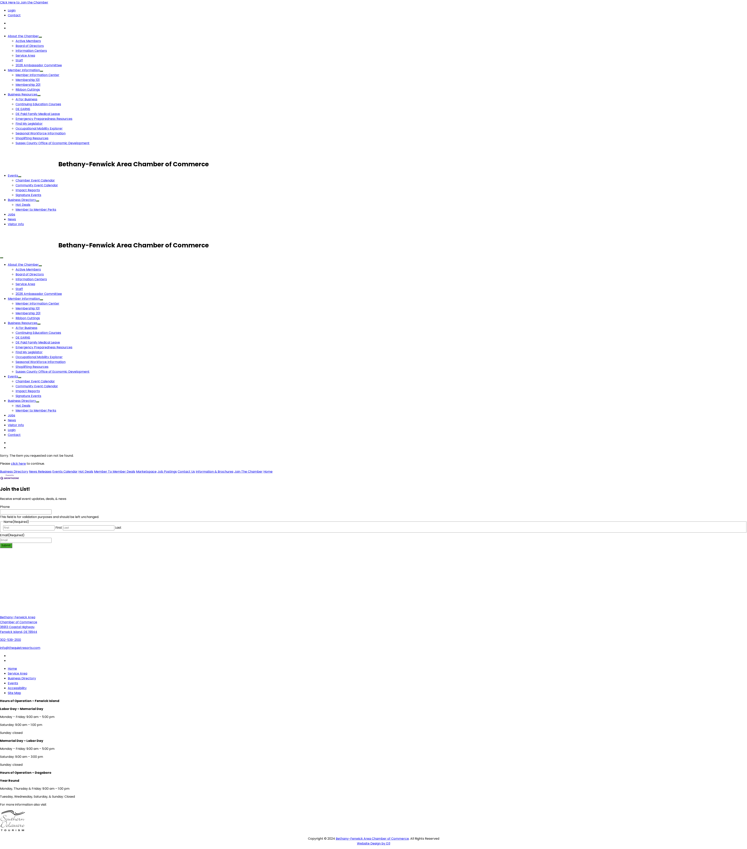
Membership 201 (28, 84)
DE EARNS (23, 109)
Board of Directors (30, 46)
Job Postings (167, 471)
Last (118, 527)
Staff (19, 60)
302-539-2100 (10, 640)
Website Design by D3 (373, 843)
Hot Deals (23, 204)
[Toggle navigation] (1, 257)
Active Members (28, 41)
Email (12, 535)
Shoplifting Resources (32, 138)
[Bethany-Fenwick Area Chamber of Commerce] (29, 164)
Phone (5, 507)
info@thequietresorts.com (20, 648)
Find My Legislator (29, 123)
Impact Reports (28, 190)
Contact (14, 15)
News (12, 219)
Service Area (25, 55)
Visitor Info (16, 224)
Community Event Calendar (37, 185)
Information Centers (31, 50)
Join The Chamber (248, 471)
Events (13, 175)
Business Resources (22, 94)
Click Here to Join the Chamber (24, 2)
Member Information (24, 70)
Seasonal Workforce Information (41, 133)
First (58, 527)
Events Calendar (65, 471)
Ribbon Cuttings (28, 89)
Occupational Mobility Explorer (39, 128)
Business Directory (22, 200)
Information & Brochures (214, 471)
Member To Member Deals (114, 471)
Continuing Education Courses (38, 104)
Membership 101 (28, 80)
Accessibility (17, 688)
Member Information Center (37, 75)
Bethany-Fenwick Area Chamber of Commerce (372, 838)
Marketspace (146, 471)
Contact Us (186, 471)
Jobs (11, 214)
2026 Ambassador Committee (39, 65)
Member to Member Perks (36, 209)
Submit (6, 545)
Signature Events (28, 195)
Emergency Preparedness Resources (44, 119)
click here (18, 463)
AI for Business (26, 99)
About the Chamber (23, 36)
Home (268, 471)
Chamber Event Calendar (35, 180)
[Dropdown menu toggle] (40, 37)
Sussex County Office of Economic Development (52, 143)
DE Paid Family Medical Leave (38, 114)
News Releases (40, 471)
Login (12, 10)
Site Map (14, 693)
